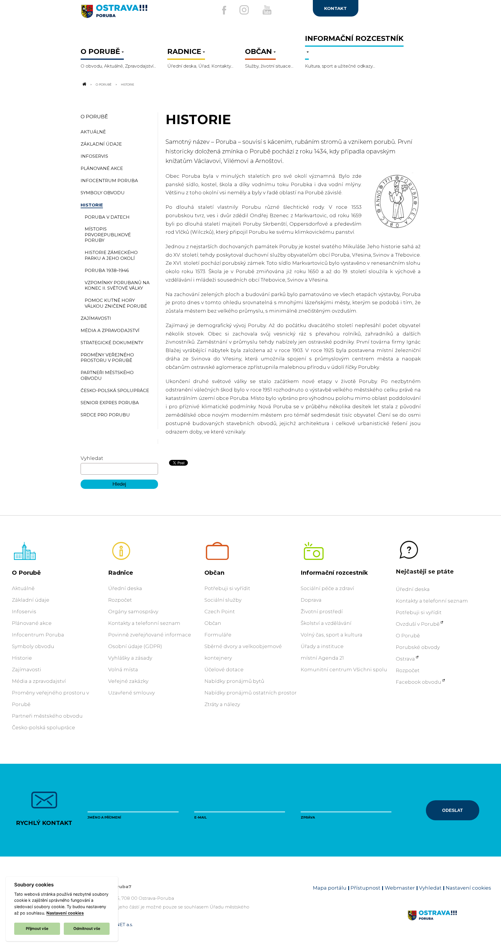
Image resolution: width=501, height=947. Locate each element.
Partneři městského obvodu (47, 716)
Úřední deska (125, 588)
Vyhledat (92, 458)
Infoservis (24, 611)
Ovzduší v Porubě (418, 624)
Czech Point (219, 611)
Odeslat (452, 810)
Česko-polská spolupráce (43, 727)
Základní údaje (30, 600)
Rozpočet (120, 600)
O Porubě (104, 84)
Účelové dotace (224, 669)
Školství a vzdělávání (326, 623)
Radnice (120, 572)
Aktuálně (23, 588)
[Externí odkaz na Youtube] (267, 9)
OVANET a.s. (119, 924)
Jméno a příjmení (104, 817)
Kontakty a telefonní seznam (144, 623)
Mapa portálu (329, 888)
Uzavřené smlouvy (131, 693)
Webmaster (400, 888)
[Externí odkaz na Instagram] (244, 9)
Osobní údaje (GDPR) (135, 646)
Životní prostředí (322, 611)
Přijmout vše (37, 928)
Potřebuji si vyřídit (227, 588)
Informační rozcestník (334, 572)
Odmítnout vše (86, 928)
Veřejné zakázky (128, 681)
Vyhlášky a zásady (130, 658)
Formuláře (217, 635)
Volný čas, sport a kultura (331, 635)
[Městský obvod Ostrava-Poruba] (137, 13)
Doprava (311, 600)
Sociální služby (223, 600)
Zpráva (308, 817)
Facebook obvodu (418, 682)
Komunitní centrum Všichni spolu (344, 669)
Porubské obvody (418, 647)
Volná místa (123, 669)
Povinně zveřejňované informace (149, 635)
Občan (214, 572)
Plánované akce (32, 623)
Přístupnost (365, 888)
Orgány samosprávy (133, 611)
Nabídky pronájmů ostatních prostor (250, 693)
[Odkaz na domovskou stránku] (84, 84)
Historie (22, 658)
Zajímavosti (26, 669)
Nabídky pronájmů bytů (234, 681)
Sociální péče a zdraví (327, 588)
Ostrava (405, 659)
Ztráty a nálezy (222, 704)
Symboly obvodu (33, 646)
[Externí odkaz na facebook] (224, 10)
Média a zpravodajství (39, 681)
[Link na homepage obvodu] (449, 922)
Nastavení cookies (468, 888)
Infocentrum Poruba (38, 635)
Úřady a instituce (322, 646)
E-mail (200, 817)
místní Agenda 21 (322, 658)
